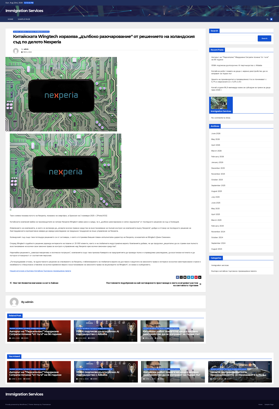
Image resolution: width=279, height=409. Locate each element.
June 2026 (215, 133)
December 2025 (218, 168)
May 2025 (215, 208)
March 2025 (216, 220)
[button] (267, 19)
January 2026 (217, 162)
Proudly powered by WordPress (16, 404)
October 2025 (217, 180)
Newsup (37, 404)
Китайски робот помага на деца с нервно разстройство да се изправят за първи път (171, 333)
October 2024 (217, 237)
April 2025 (215, 214)
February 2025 (217, 226)
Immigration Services (24, 10)
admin (26, 49)
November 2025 (218, 174)
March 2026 (216, 151)
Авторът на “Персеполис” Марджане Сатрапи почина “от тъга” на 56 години (35, 333)
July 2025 (215, 197)
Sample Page (24, 19)
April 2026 (215, 145)
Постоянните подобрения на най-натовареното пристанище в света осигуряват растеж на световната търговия (152, 284)
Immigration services (220, 265)
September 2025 (218, 185)
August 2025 (216, 191)
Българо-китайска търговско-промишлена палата (31, 31)
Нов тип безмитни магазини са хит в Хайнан (35, 283)
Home (10, 19)
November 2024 (218, 232)
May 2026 (215, 139)
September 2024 (218, 243)
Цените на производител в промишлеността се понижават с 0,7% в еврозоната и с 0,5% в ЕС (237, 375)
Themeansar (46, 404)
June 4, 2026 (16, 379)
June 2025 (215, 203)
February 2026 (217, 156)
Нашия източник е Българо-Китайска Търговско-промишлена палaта (40, 271)
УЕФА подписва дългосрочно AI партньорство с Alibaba (97, 333)
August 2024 (216, 249)
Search (214, 31)
